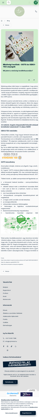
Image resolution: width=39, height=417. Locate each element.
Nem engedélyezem (11, 413)
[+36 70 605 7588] (36, 11)
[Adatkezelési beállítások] (16, 346)
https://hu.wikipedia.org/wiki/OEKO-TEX (10, 262)
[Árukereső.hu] (13, 393)
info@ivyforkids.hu (11, 341)
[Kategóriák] (3, 2)
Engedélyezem (27, 413)
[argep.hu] (26, 394)
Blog (8, 20)
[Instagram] (8, 350)
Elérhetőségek (7, 325)
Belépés (5, 287)
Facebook (4, 346)
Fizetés (5, 319)
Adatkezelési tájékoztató (10, 316)
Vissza (7, 25)
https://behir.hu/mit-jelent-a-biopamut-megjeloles (12, 264)
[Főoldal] (1, 21)
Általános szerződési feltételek (12, 313)
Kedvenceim (7, 299)
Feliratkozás (9, 382)
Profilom (5, 293)
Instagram (8, 346)
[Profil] (29, 2)
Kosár (4, 296)
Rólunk (5, 310)
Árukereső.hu (13, 395)
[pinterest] (34, 80)
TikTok (12, 346)
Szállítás (5, 322)
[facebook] (29, 80)
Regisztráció (7, 290)
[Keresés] (9, 2)
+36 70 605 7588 (10, 338)
